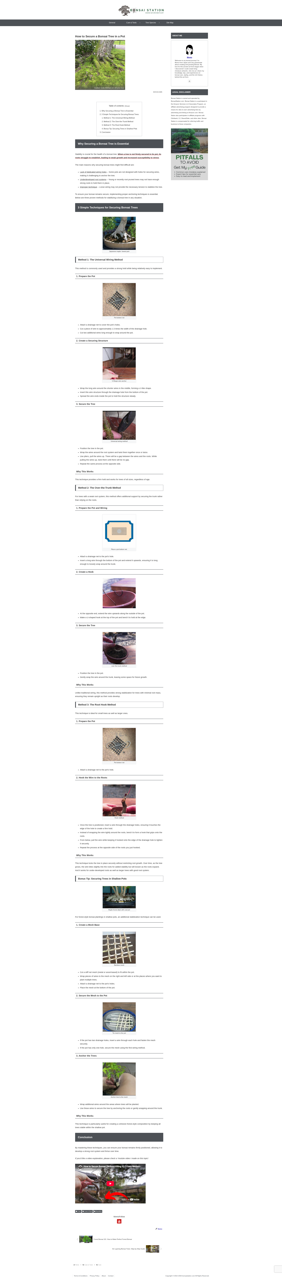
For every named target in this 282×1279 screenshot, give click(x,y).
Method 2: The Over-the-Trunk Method (118, 121)
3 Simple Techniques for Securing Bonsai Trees (120, 114)
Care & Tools (88, 1211)
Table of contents (116, 106)
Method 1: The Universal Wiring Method (119, 118)
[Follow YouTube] (119, 1221)
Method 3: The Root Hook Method (117, 125)
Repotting (99, 1211)
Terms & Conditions (80, 1276)
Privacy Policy (94, 1276)
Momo (189, 57)
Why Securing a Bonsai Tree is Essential (117, 111)
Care (79, 1211)
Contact (110, 1276)
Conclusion (106, 132)
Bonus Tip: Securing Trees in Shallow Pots (120, 129)
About (104, 1276)
